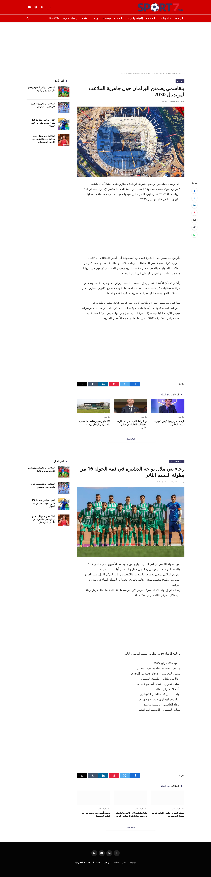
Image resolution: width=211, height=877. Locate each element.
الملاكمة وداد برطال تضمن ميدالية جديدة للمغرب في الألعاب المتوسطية (43, 139)
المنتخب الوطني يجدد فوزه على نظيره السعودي (43, 105)
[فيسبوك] (194, 191)
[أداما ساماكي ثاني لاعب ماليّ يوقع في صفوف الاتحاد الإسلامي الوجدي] (130, 798)
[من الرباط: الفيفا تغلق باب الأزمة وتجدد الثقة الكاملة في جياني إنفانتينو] (130, 406)
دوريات (96, 18)
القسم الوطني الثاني (176, 461)
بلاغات (84, 18)
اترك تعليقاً (131, 438)
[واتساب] (194, 234)
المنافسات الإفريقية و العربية (141, 18)
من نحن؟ (107, 862)
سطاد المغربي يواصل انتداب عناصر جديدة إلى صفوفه (167, 814)
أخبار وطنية (165, 18)
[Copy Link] (194, 227)
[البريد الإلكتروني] (194, 220)
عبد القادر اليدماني (174, 482)
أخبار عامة (171, 73)
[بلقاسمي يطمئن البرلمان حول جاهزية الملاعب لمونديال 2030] (130, 142)
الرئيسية (179, 18)
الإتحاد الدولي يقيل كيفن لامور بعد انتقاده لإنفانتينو (168, 423)
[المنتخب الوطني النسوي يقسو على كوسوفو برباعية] (63, 91)
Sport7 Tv (54, 18)
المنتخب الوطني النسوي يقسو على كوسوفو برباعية (41, 89)
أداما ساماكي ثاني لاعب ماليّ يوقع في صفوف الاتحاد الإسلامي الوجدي (131, 814)
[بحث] (28, 18)
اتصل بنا (96, 862)
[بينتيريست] (194, 213)
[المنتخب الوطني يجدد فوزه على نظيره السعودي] (63, 107)
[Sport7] (154, 7)
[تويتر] (194, 198)
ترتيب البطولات (120, 862)
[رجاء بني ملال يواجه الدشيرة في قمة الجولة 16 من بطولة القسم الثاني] (130, 522)
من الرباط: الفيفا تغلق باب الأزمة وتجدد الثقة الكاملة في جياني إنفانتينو (132, 424)
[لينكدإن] (194, 205)
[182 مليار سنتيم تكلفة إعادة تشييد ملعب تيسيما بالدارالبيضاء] (93, 406)
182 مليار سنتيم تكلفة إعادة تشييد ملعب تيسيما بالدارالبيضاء (94, 423)
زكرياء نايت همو (174, 101)
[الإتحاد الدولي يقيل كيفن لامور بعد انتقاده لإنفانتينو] (167, 406)
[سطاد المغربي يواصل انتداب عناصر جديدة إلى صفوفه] (167, 798)
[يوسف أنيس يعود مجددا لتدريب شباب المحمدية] (93, 798)
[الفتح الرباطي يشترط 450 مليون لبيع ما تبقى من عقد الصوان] (63, 124)
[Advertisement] (105, 47)
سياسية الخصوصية (82, 862)
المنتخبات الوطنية (113, 18)
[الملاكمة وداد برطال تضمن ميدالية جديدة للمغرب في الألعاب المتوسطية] (63, 140)
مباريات (133, 862)
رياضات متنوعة (70, 18)
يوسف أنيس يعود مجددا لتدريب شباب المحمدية (96, 814)
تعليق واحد (131, 827)
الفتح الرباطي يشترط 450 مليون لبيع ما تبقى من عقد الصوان (43, 122)
